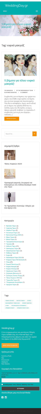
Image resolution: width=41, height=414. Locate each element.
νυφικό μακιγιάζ (27, 303)
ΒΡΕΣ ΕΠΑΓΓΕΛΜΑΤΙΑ (10, 345)
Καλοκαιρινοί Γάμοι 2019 (14, 257)
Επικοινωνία (5, 360)
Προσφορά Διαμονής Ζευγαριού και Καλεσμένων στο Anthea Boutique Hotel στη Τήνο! (20, 185)
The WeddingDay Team (25, 90)
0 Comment (24, 92)
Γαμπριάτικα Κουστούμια (14, 241)
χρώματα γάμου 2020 (23, 308)
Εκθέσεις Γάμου (11, 253)
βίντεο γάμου (21, 300)
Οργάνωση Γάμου (12, 271)
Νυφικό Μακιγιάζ (11, 92)
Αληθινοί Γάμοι (10, 230)
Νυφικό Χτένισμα (11, 269)
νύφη (7, 305)
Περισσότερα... (11, 118)
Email (3, 377)
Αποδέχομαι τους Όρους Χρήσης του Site (18, 384)
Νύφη (8, 262)
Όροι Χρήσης (5, 364)
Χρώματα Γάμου (11, 284)
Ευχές (8, 255)
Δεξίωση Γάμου (11, 246)
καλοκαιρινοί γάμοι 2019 (12, 303)
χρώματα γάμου (9, 308)
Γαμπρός (9, 244)
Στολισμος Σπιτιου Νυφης (14, 275)
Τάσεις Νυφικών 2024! (13, 164)
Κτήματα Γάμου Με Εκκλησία (15, 260)
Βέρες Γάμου (10, 237)
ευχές (29, 300)
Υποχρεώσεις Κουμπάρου (14, 282)
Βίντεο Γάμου (10, 239)
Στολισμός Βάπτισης (12, 273)
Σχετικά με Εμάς (6, 356)
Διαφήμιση (4, 362)
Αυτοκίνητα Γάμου (12, 232)
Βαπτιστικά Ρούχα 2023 (13, 235)
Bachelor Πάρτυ (11, 226)
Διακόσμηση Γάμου (12, 248)
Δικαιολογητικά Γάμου (13, 251)
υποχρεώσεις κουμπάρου (18, 305)
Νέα (2, 358)
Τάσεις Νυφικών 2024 (13, 278)
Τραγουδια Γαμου (11, 280)
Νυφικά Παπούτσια (12, 264)
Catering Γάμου (11, 228)
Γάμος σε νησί (9, 300)
